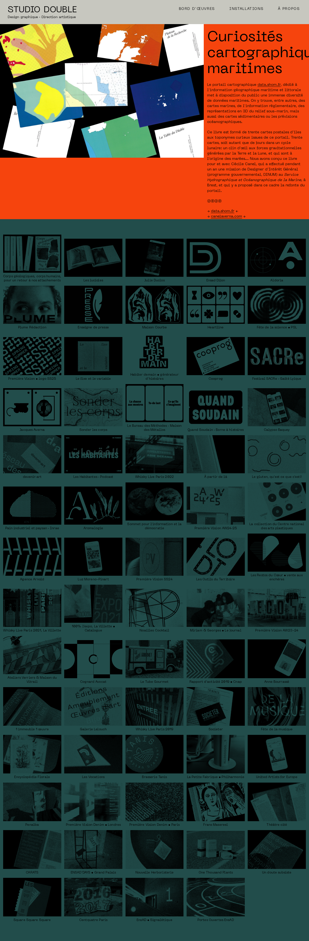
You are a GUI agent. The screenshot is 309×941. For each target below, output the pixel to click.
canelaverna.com (226, 216)
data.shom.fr (269, 85)
